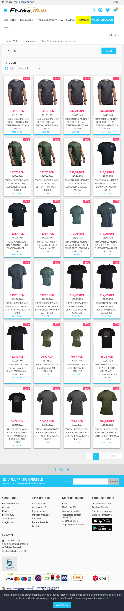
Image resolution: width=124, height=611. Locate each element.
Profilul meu (8, 514)
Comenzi (6, 507)
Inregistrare (8, 522)
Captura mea (67, 20)
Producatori (26, 20)
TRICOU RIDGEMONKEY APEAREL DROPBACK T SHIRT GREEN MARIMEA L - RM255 (107, 434)
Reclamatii (37, 518)
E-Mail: (68, 481)
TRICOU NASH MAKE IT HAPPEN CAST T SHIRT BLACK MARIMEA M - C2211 (107, 185)
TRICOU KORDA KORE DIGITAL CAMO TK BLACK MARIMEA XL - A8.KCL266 (77, 308)
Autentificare (8, 518)
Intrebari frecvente (41, 514)
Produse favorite (100, 507)
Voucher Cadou (102, 20)
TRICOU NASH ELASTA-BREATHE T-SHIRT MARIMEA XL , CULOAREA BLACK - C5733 (107, 371)
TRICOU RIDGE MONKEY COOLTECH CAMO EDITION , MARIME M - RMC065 (47, 185)
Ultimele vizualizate (101, 503)
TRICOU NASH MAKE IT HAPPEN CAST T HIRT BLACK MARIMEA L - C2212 (17, 246)
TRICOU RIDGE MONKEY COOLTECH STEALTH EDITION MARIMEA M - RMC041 (77, 124)
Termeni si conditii (71, 511)
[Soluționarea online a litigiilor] (48, 589)
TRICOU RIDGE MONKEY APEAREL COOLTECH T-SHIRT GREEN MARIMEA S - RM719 (77, 246)
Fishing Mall (11, 41)
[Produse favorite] (108, 11)
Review (5, 511)
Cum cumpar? (39, 503)
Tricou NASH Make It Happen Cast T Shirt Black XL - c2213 (47, 245)
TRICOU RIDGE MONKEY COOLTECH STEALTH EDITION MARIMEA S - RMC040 (107, 124)
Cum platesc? (39, 507)
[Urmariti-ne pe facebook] (3, 2)
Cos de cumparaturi (102, 511)
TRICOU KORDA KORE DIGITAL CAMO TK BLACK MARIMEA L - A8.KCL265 (106, 308)
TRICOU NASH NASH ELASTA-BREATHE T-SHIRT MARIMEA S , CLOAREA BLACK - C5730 (17, 436)
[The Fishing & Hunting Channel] (16, 564)
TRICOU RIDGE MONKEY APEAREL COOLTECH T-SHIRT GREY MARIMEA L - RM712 (107, 246)
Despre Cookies (70, 521)
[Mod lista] (12, 68)
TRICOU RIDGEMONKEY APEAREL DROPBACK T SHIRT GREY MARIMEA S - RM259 (77, 434)
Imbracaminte (29, 41)
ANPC (65, 503)
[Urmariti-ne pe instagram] (7, 2)
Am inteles (62, 605)
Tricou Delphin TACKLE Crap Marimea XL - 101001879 (77, 368)
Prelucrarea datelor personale (71, 515)
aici (107, 598)
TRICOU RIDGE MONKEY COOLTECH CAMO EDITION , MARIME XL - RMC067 (77, 185)
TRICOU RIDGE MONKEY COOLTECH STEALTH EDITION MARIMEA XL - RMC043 (17, 124)
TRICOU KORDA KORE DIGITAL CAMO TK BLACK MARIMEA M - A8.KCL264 (17, 369)
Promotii (83, 20)
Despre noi (10, 20)
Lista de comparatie (102, 514)
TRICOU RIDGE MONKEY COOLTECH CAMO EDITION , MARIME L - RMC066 (17, 185)
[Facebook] (55, 469)
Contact (36, 526)
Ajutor (113, 35)
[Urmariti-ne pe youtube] (10, 2)
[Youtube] (67, 469)
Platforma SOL (69, 507)
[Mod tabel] (6, 68)
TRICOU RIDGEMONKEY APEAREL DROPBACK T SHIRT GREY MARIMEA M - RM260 (47, 434)
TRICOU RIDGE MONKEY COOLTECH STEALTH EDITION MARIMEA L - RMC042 (47, 124)
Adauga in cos (47, 254)
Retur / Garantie (40, 522)
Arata (109, 50)
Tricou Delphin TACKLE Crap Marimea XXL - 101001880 (47, 368)
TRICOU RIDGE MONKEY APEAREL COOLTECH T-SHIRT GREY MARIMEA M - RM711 (17, 308)
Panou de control (10, 503)
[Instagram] (61, 469)
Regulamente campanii (73, 524)
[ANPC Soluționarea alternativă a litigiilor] (17, 589)
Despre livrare (39, 511)
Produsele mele (46, 20)
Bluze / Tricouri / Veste (52, 41)
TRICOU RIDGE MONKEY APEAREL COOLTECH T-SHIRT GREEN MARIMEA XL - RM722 (47, 308)
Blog (6, 27)
